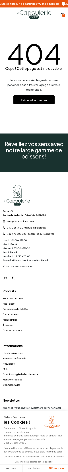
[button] (62, 14)
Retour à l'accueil (32, 100)
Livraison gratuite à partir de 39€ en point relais (33, 3)
